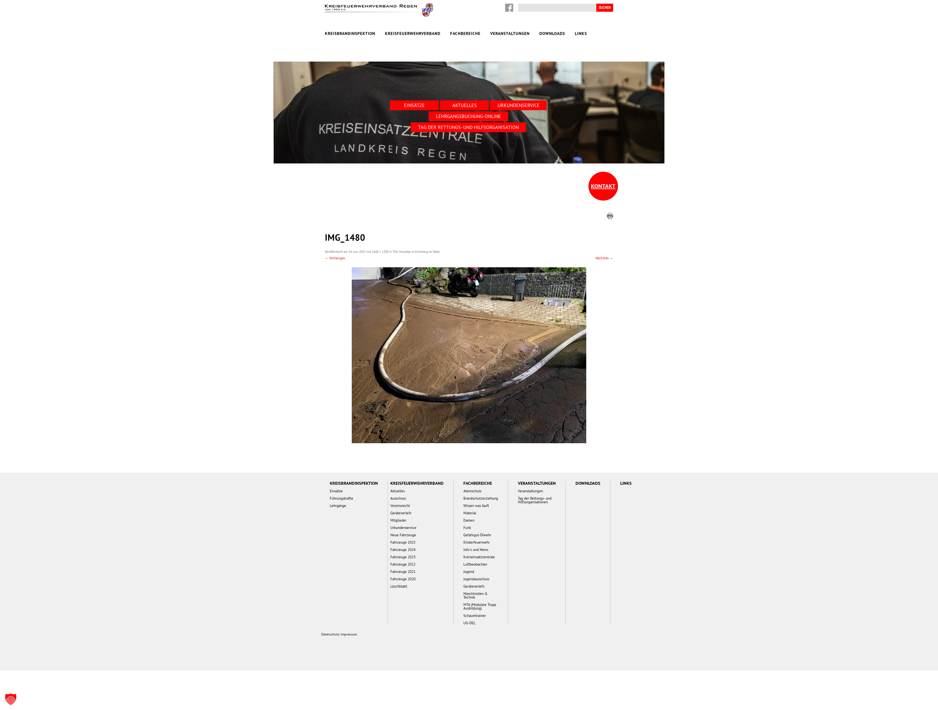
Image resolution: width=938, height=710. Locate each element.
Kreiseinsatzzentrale (479, 557)
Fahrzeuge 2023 (403, 557)
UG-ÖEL (469, 623)
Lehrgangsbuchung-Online (468, 116)
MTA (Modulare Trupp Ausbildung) (479, 606)
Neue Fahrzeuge (403, 535)
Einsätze (414, 105)
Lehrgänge (338, 505)
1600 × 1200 (380, 252)
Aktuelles (464, 105)
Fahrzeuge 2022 (403, 564)
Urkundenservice (519, 105)
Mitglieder (398, 520)
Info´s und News (475, 549)
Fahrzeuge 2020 (403, 579)
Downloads (552, 33)
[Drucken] (610, 216)
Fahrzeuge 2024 (403, 549)
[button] (10, 699)
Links (581, 33)
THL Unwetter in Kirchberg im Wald (416, 252)
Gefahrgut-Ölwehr (477, 535)
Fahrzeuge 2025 (403, 542)
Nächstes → (604, 258)
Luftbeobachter (475, 564)
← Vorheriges (335, 258)
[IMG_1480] (469, 355)
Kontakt (603, 186)
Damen (468, 520)
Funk (467, 527)
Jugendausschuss (476, 579)
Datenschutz (330, 634)
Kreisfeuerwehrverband (412, 33)
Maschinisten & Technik (475, 595)
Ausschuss (398, 498)
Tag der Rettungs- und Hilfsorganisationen (535, 500)
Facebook (509, 8)
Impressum (349, 634)
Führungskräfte (341, 498)
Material (469, 513)
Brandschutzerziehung (480, 498)
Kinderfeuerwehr (476, 542)
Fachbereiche (465, 33)
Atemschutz (472, 491)
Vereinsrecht (400, 505)
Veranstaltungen (510, 33)
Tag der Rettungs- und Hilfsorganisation (468, 127)
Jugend (468, 571)
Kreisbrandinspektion (350, 33)
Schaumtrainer (474, 615)
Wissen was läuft (476, 505)
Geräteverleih (400, 513)
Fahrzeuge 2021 (403, 571)
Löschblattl (398, 586)
